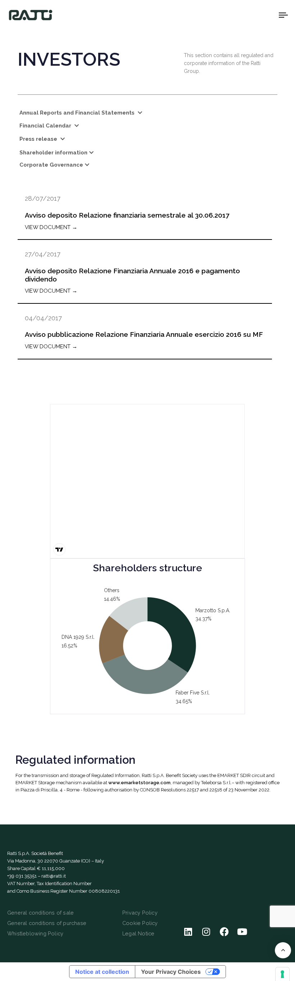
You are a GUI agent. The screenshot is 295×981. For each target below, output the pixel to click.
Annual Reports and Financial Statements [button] (77, 113)
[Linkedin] (188, 932)
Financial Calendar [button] (46, 125)
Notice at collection (102, 971)
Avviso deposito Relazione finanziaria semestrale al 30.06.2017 (127, 215)
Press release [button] (39, 139)
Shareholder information (53, 152)
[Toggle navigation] (241, 15)
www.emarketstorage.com (139, 782)
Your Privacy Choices (171, 971)
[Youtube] (242, 932)
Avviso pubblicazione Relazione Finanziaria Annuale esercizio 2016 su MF (144, 334)
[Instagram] (206, 932)
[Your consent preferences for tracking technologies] (282, 974)
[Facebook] (224, 932)
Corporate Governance (51, 165)
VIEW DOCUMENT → (51, 227)
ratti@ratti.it (53, 876)
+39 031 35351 (22, 876)
